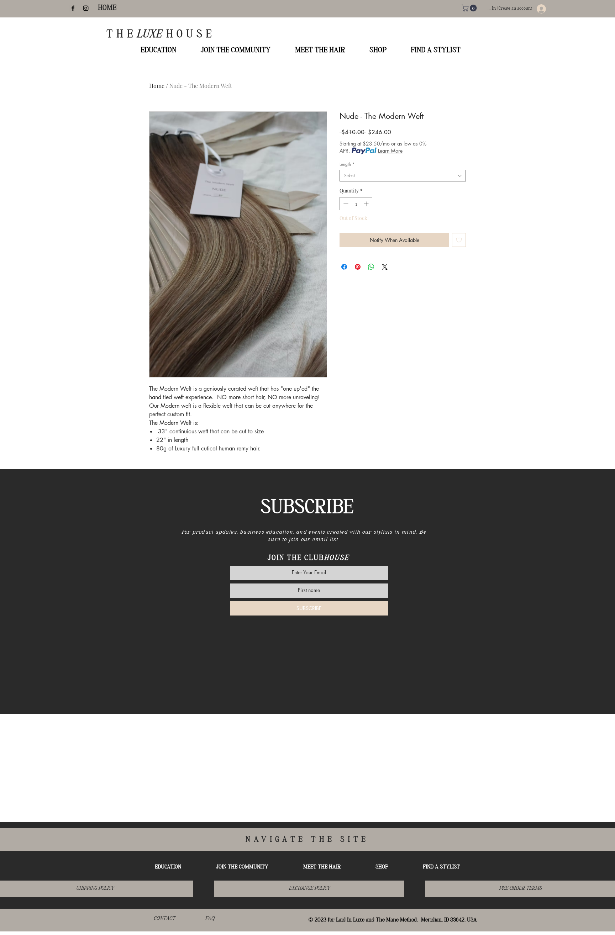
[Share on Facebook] (344, 267)
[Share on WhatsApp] (371, 267)
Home (156, 85)
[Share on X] (384, 267)
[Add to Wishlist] (459, 240)
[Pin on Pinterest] (357, 267)
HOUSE (190, 35)
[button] (470, 8)
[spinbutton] (355, 203)
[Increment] (366, 203)
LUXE (151, 35)
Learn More (390, 150)
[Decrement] (345, 203)
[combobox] (403, 175)
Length (347, 164)
